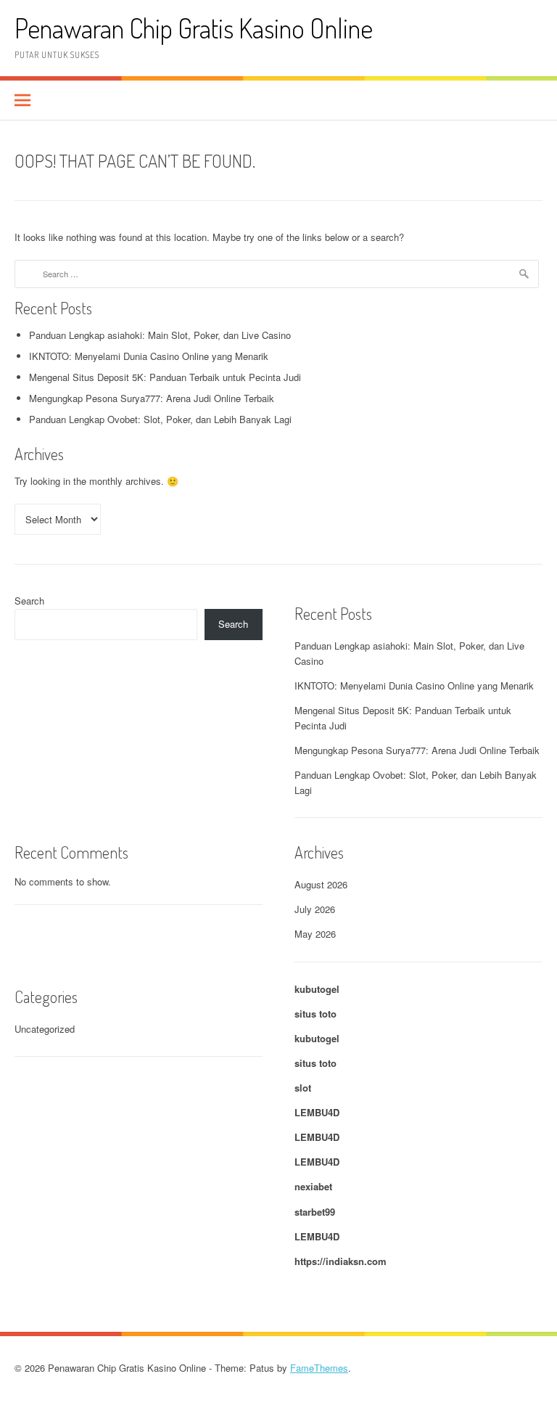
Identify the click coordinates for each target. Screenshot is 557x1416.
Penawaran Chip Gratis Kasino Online (194, 28)
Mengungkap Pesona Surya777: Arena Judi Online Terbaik (151, 398)
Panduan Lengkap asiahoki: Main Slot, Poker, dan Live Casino (160, 335)
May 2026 (315, 934)
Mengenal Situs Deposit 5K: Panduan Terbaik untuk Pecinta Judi (165, 377)
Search (29, 600)
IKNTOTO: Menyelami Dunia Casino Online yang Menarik (148, 356)
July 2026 (314, 909)
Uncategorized (45, 1029)
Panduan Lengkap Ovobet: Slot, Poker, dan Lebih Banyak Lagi (160, 419)
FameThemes (319, 1368)
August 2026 (320, 884)
